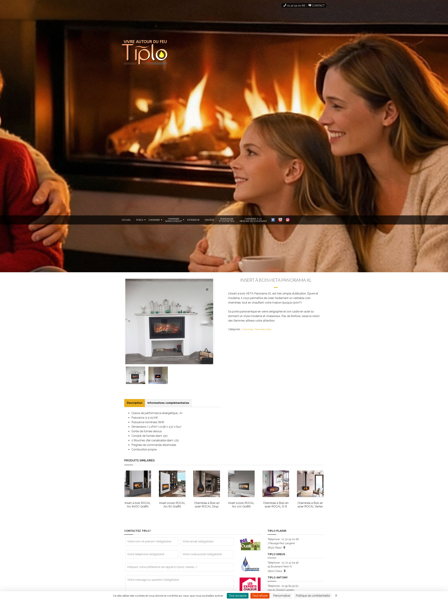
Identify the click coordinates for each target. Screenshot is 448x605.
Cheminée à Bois (262, 329)
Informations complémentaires (168, 402)
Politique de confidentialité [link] (313, 595)
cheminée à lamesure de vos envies (253, 220)
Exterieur (193, 220)
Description (134, 402)
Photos (209, 220)
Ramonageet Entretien (226, 220)
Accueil (126, 220)
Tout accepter (238, 595)
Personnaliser (281, 595)
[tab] (134, 403)
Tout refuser (260, 595)
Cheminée (154, 220)
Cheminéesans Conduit (173, 220)
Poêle (139, 220)
